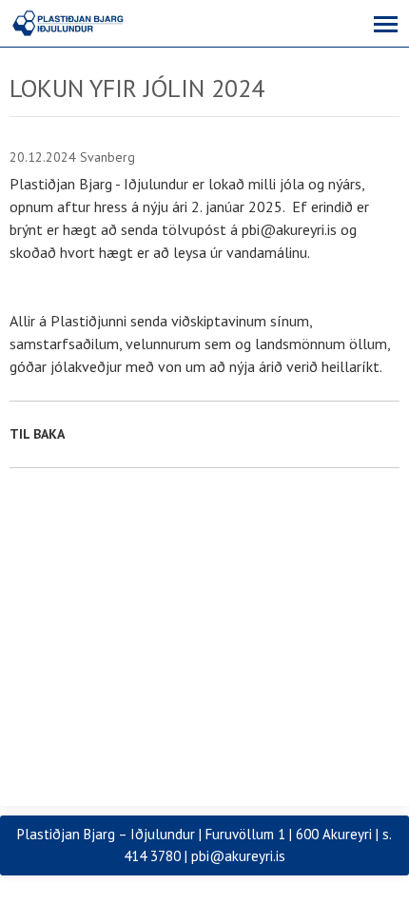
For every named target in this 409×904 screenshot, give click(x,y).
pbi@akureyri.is (238, 856)
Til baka (37, 433)
